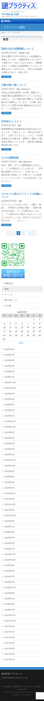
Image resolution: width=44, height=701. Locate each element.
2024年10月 (10, 427)
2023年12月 (10, 460)
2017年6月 (10, 637)
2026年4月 (10, 360)
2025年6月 (10, 393)
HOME (3, 32)
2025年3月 (10, 404)
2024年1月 (10, 454)
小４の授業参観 (10, 157)
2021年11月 (10, 504)
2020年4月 (10, 537)
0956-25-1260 (12, 14)
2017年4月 (10, 648)
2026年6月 (10, 349)
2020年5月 (10, 532)
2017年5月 (10, 643)
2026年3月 (10, 366)
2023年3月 (10, 488)
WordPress (17, 692)
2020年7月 (10, 526)
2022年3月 (10, 499)
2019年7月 (10, 576)
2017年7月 (10, 632)
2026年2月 (10, 371)
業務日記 (22, 53)
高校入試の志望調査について (17, 48)
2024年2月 (10, 449)
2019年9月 (10, 565)
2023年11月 (10, 465)
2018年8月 (10, 593)
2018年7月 (10, 598)
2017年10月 (10, 621)
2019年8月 (10, 571)
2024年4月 (10, 438)
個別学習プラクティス (23, 686)
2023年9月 (10, 471)
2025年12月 (10, 382)
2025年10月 (10, 388)
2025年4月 (10, 399)
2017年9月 (10, 626)
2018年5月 (10, 604)
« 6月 (20, 342)
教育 (28, 53)
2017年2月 (10, 659)
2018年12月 (10, 587)
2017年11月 (10, 615)
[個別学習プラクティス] (18, 6)
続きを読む (7, 76)
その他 (8, 305)
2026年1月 (10, 377)
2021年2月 (10, 510)
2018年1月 (10, 609)
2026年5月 (10, 355)
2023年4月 (10, 482)
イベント (9, 294)
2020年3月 (10, 543)
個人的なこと (25, 89)
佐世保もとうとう (11, 121)
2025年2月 (10, 410)
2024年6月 (10, 432)
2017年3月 (10, 654)
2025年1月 (10, 416)
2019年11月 (10, 554)
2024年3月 (10, 443)
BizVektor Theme (32, 692)
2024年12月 (10, 421)
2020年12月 (10, 515)
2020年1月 (10, 549)
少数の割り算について (14, 85)
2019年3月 (10, 582)
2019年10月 (10, 560)
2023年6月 (10, 476)
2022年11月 (10, 493)
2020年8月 (10, 521)
